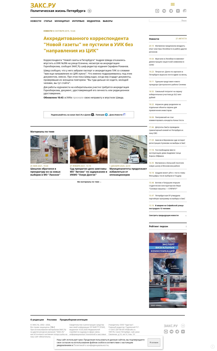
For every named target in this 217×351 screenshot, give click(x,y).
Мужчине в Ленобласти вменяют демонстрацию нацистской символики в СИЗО (166, 62)
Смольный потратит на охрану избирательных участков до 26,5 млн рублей (165, 94)
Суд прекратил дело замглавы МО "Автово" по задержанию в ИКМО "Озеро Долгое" (88, 171)
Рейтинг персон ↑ (168, 226)
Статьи (48, 21)
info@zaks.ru (130, 329)
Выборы (108, 21)
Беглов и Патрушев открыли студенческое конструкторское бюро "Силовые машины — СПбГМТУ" (165, 185)
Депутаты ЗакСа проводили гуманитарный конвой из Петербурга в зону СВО (166, 130)
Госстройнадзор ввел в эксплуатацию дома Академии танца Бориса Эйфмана (165, 153)
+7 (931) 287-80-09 (116, 329)
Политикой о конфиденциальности (91, 345)
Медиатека (93, 21)
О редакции (37, 319)
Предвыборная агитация (74, 319)
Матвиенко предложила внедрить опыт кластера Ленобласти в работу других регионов (168, 49)
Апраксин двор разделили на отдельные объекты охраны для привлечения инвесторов (165, 107)
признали (78, 97)
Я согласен (154, 342)
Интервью (78, 21)
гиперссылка (59, 334)
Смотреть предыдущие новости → (168, 215)
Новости (35, 21)
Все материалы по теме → (89, 182)
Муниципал (62, 21)
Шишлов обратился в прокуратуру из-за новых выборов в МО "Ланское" (45, 171)
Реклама (52, 319)
